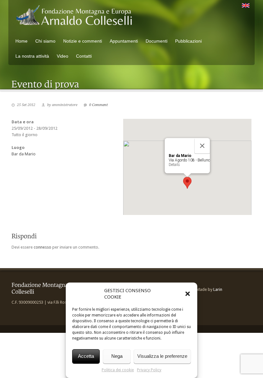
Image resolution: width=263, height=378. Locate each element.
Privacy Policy (149, 370)
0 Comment (98, 105)
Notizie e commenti (82, 41)
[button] (187, 294)
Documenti (156, 41)
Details (174, 164)
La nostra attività (32, 56)
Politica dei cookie (118, 370)
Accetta (86, 356)
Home (21, 41)
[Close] (202, 145)
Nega (117, 356)
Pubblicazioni (188, 41)
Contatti (84, 56)
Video (62, 56)
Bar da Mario (24, 154)
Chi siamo (45, 41)
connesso (42, 247)
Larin (217, 289)
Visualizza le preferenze (162, 356)
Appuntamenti (124, 41)
